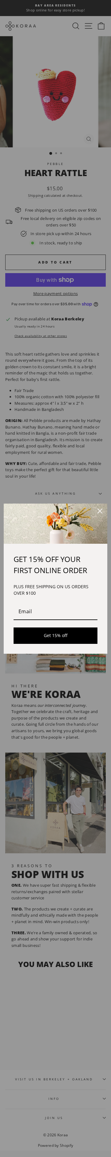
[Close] (99, 511)
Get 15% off (56, 635)
